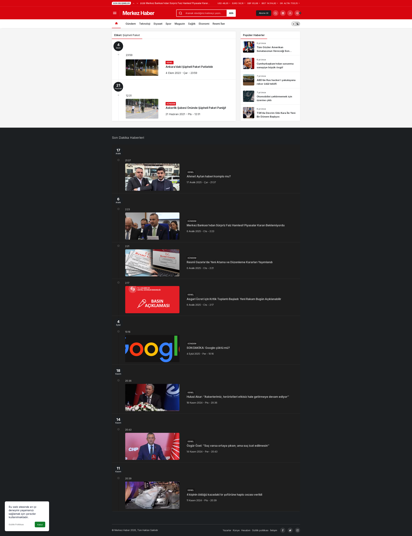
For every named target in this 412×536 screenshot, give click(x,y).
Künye (236, 530)
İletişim (273, 530)
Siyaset (158, 23)
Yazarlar (227, 530)
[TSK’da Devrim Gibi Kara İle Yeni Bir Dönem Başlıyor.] (270, 113)
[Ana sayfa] (116, 23)
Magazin (180, 23)
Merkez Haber (138, 13)
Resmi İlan (219, 23)
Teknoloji (144, 23)
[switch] (295, 23)
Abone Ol (263, 13)
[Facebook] (282, 530)
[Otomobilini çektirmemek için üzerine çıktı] (270, 96)
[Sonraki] (137, 3)
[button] (283, 13)
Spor (168, 23)
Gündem (131, 23)
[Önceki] (134, 3)
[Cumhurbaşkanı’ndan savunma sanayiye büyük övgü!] (270, 63)
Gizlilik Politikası (16, 524)
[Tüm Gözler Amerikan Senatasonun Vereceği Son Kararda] (270, 47)
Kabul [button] (40, 524)
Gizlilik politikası (260, 530)
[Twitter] (290, 530)
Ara (231, 13)
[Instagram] (297, 530)
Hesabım (245, 530)
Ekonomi (204, 23)
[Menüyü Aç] (114, 13)
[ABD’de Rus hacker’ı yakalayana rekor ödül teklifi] (270, 80)
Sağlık (192, 23)
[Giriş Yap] (290, 13)
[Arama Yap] (275, 13)
